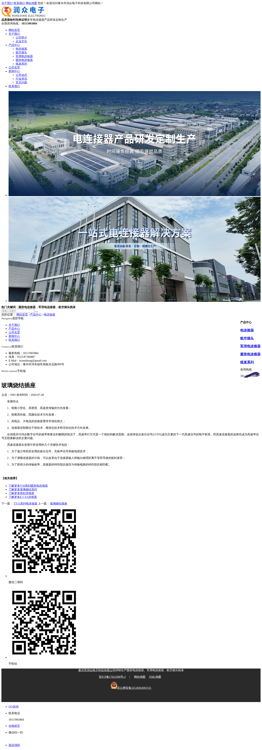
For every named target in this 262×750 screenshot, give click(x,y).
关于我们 (7, 3)
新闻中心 (14, 71)
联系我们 (19, 3)
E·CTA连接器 (23, 496)
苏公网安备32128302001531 (134, 687)
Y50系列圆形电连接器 (28, 485)
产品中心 (14, 45)
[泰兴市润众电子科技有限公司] (23, 16)
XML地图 (155, 676)
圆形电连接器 (24, 60)
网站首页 (14, 30)
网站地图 (31, 3)
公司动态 (21, 74)
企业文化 (21, 41)
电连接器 (21, 48)
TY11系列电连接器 (25, 503)
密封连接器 (21, 493)
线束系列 (21, 63)
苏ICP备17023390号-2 (112, 676)
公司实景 (14, 67)
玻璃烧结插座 (58, 503)
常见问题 (21, 82)
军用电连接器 (24, 56)
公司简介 (21, 37)
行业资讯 (21, 78)
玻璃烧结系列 (23, 489)
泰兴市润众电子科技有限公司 (96, 670)
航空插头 (21, 52)
